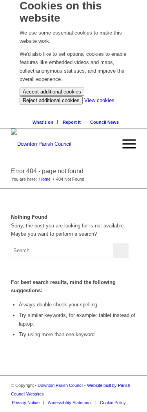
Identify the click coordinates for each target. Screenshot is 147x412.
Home (45, 179)
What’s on (43, 122)
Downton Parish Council (60, 385)
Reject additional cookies (51, 100)
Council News (104, 122)
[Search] (75, 109)
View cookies (99, 100)
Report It (72, 122)
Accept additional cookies (52, 92)
